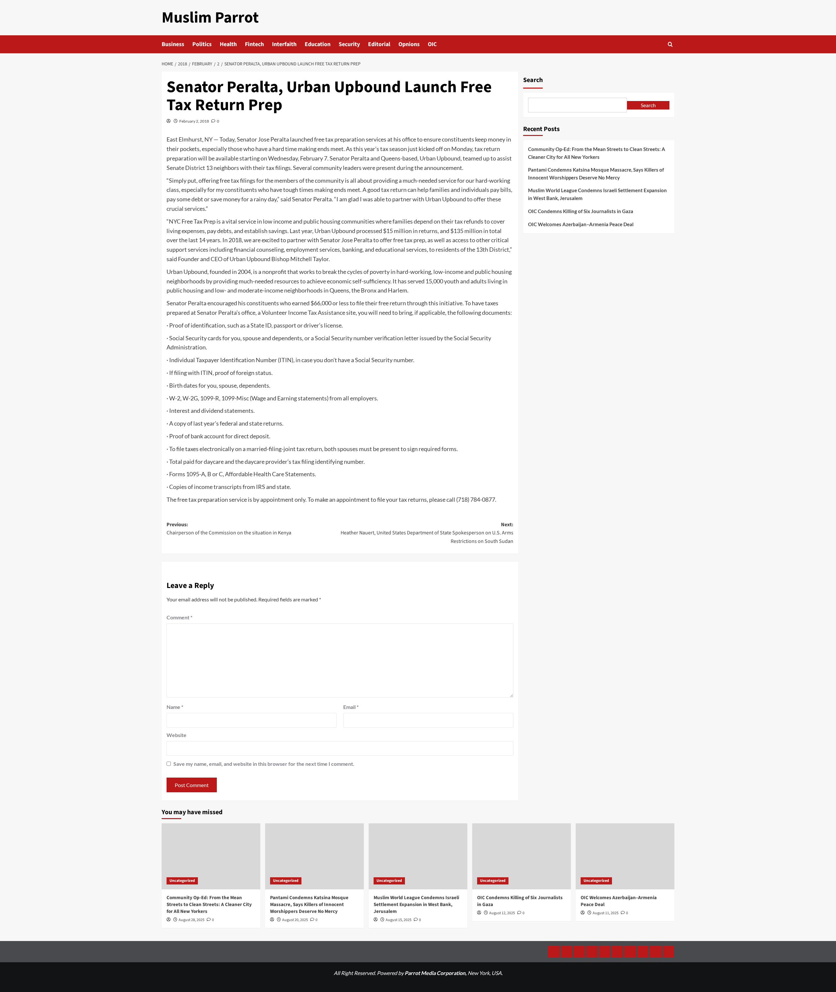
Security (349, 44)
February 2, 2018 (194, 121)
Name (175, 707)
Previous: (229, 529)
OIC (432, 44)
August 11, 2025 (606, 913)
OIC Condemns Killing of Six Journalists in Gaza (580, 211)
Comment (179, 617)
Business (173, 44)
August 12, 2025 (502, 913)
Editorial (379, 44)
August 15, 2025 (398, 920)
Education (317, 44)
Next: (427, 533)
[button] (670, 44)
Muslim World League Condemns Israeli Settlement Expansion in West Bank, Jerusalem (597, 194)
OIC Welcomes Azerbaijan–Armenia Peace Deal (581, 224)
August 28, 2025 (191, 920)
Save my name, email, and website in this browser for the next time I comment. (263, 764)
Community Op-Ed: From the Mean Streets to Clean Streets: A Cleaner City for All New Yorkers (596, 153)
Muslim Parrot (210, 18)
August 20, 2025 (295, 920)
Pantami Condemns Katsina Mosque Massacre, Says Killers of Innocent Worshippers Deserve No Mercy (596, 173)
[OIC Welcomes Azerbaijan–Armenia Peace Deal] (625, 856)
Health (228, 44)
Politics (202, 44)
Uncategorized (182, 880)
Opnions (409, 44)
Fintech (254, 44)
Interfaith (284, 44)
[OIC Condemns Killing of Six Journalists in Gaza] (521, 856)
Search (533, 80)
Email (351, 707)
